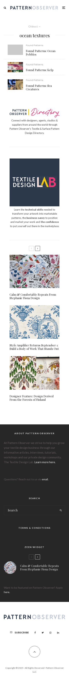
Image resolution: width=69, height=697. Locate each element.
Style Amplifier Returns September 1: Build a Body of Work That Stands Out (34, 347)
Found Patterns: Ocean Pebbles (40, 52)
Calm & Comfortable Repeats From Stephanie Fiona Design (33, 296)
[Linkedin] (58, 633)
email (45, 479)
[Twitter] (43, 633)
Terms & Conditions (34, 527)
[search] (61, 510)
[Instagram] (50, 633)
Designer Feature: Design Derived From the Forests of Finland (32, 397)
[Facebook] (35, 633)
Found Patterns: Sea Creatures (39, 87)
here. (7, 592)
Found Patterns (34, 45)
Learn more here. (45, 462)
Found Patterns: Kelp (39, 70)
